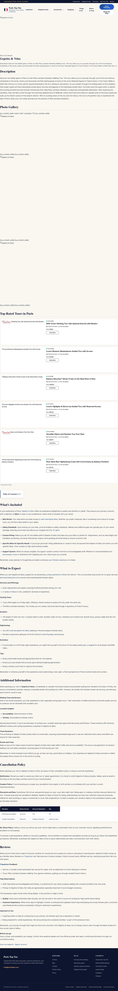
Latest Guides (100, 969)
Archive (54, 959)
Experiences (76, 1)
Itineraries (95, 1)
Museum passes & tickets (82, 966)
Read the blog (107, 12)
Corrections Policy (101, 966)
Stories (112, 1)
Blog (53, 963)
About (54, 973)
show (18, 494)
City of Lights (54, 530)
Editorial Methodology (102, 963)
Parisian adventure (60, 560)
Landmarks (29, 9)
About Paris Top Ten (102, 959)
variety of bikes (10, 592)
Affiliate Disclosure (81, 987)
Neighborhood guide (80, 969)
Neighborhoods (86, 1)
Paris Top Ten (11, 956)
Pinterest (98, 976)
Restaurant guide (79, 963)
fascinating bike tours (11, 578)
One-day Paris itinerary (81, 959)
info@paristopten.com (11, 967)
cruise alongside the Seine (19, 631)
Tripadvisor (28, 856)
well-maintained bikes (49, 519)
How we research (7, 944)
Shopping (70, 9)
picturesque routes (10, 554)
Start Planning (107, 6)
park (84, 645)
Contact (54, 966)
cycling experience (53, 575)
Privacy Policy (56, 969)
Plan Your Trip (104, 1)
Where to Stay (91, 10)
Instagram (99, 973)
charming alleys (48, 634)
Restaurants (58, 9)
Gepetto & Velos (28, 511)
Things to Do (81, 10)
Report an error (21, 944)
